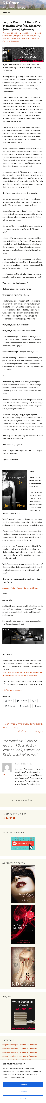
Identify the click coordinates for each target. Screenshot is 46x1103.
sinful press (31, 38)
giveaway (5, 38)
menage (24, 38)
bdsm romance (7, 36)
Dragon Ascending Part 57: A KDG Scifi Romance (19, 1048)
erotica (36, 36)
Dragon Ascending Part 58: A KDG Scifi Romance (19, 1044)
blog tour (17, 36)
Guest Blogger (26, 33)
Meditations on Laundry (31, 731)
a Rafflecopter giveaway (12, 690)
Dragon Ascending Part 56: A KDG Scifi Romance (19, 1052)
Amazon (5, 588)
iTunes (19, 588)
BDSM (39, 33)
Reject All (23, 1098)
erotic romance (27, 36)
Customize (23, 1091)
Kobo (13, 588)
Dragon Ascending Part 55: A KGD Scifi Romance (19, 1056)
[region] (23, 1081)
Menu (4, 12)
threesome (15, 41)
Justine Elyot (15, 38)
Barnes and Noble (31, 588)
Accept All (23, 1085)
